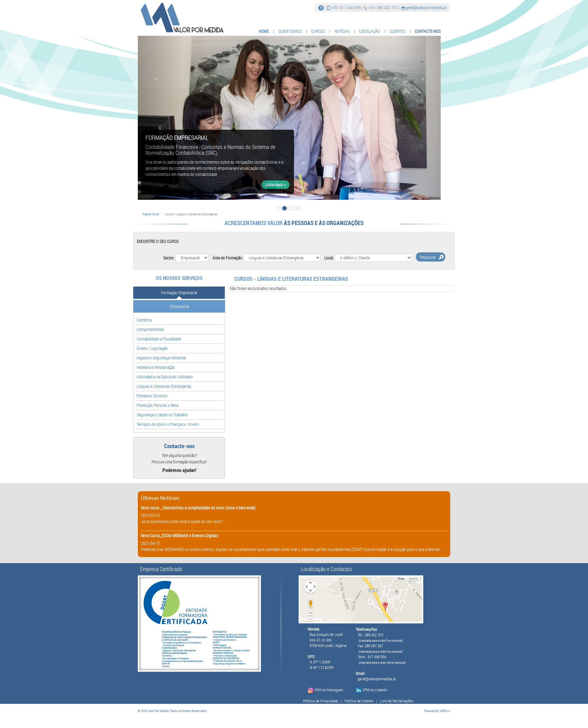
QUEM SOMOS (290, 31)
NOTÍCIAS (342, 31)
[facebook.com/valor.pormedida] (321, 7)
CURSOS (318, 31)
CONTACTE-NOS (428, 31)
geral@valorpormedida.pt (426, 7)
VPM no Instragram (328, 690)
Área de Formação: (228, 258)
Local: (329, 258)
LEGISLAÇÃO (369, 31)
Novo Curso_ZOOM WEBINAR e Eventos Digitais (179, 535)
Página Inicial (150, 214)
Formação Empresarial (179, 292)
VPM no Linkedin (374, 690)
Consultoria (179, 306)
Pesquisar (428, 257)
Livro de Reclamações (396, 701)
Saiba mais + (275, 185)
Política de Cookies (359, 701)
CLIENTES (397, 31)
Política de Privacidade (320, 701)
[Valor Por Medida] (181, 17)
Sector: (169, 258)
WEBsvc (445, 710)
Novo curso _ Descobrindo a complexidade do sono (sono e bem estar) (198, 508)
